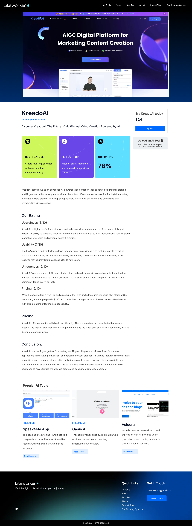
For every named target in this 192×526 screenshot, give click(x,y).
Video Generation (33, 119)
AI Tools (107, 5)
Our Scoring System (176, 5)
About (142, 5)
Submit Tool (155, 5)
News (118, 5)
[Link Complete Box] (46, 425)
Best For (130, 5)
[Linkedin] (16, 508)
